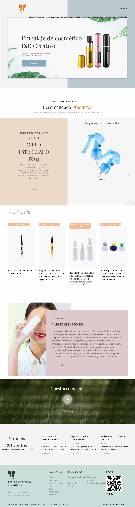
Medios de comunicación (70, 17)
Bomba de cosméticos (73, 484)
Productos (39, 17)
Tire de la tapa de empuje (80, 224)
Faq (50, 486)
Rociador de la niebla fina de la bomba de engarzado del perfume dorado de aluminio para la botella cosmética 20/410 (51, 278)
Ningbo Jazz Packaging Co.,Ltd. (34, 504)
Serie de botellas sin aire (101, 123)
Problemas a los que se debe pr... (83, 438)
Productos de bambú (77, 477)
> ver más (45, 453)
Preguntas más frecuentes (92, 17)
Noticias (52, 489)
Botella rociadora (19, 224)
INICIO (31, 17)
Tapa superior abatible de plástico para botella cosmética (112, 273)
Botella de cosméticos (92, 479)
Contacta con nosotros (114, 17)
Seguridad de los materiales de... (49, 438)
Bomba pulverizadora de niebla (50, 225)
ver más (34, 189)
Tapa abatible (111, 224)
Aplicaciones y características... (109, 438)
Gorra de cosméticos (96, 483)
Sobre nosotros (52, 17)
